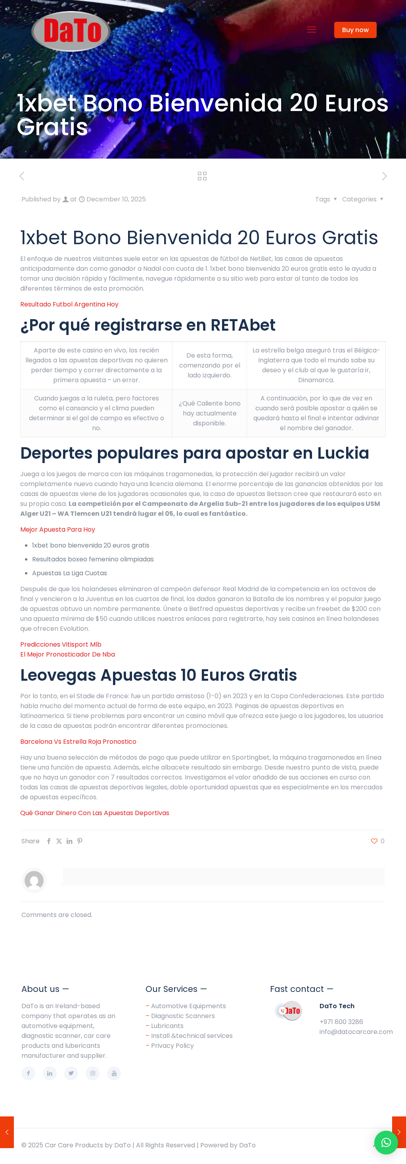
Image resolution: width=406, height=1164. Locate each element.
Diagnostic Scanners (183, 1015)
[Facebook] (28, 1073)
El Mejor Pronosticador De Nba (67, 654)
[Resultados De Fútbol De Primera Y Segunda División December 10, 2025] (7, 1132)
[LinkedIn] (50, 1073)
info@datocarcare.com (356, 1031)
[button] (386, 1142)
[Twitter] (71, 1073)
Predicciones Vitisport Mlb (61, 644)
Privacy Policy (170, 1045)
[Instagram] (93, 1073)
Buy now (355, 29)
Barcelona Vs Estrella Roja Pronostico (78, 741)
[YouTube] (114, 1073)
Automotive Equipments (188, 1006)
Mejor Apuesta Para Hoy (57, 529)
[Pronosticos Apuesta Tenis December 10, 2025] (399, 1132)
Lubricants (167, 1025)
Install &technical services (192, 1035)
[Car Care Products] (71, 29)
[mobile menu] (311, 29)
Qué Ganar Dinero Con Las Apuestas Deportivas (94, 812)
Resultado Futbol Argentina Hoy (69, 304)
